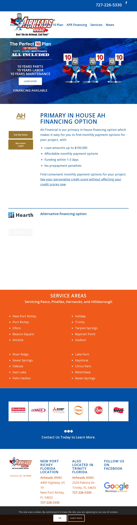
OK (59, 518)
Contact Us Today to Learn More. (68, 437)
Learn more (76, 518)
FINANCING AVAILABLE (30, 90)
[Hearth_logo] (20, 215)
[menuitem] (14, 24)
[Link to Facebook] (126, 2)
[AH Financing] (20, 116)
